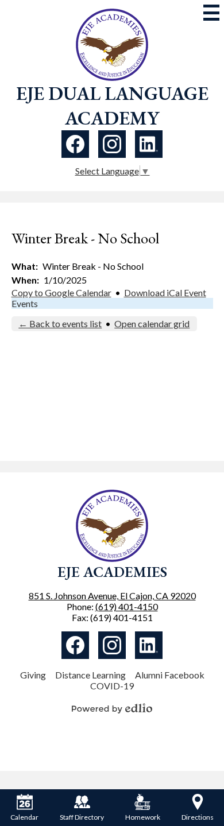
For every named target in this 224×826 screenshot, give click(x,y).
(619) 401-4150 (126, 606)
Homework (142, 817)
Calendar (24, 817)
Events (24, 303)
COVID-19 (112, 685)
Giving (33, 674)
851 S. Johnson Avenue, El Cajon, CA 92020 (112, 595)
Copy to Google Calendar (61, 292)
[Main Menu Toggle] (211, 12)
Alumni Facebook (169, 674)
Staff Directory (82, 817)
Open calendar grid (152, 323)
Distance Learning (90, 674)
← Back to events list (60, 323)
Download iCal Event (165, 292)
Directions (197, 817)
